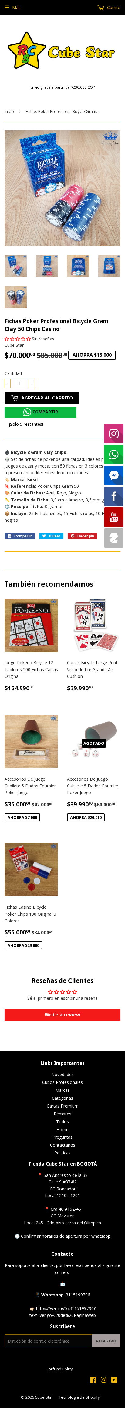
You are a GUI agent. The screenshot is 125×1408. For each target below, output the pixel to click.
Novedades (62, 1074)
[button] (18, 339)
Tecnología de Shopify (79, 1397)
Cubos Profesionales (62, 1082)
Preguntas (62, 1137)
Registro (106, 1341)
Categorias (62, 1098)
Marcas (62, 1090)
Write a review (62, 1014)
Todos (62, 1121)
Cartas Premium (63, 1106)
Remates (62, 1114)
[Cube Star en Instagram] (104, 1380)
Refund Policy (60, 1369)
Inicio (9, 111)
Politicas (62, 1153)
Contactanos (62, 1145)
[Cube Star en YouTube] (114, 1380)
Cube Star (44, 1397)
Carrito (113, 7)
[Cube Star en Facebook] (93, 1380)
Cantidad (13, 373)
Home (62, 1129)
